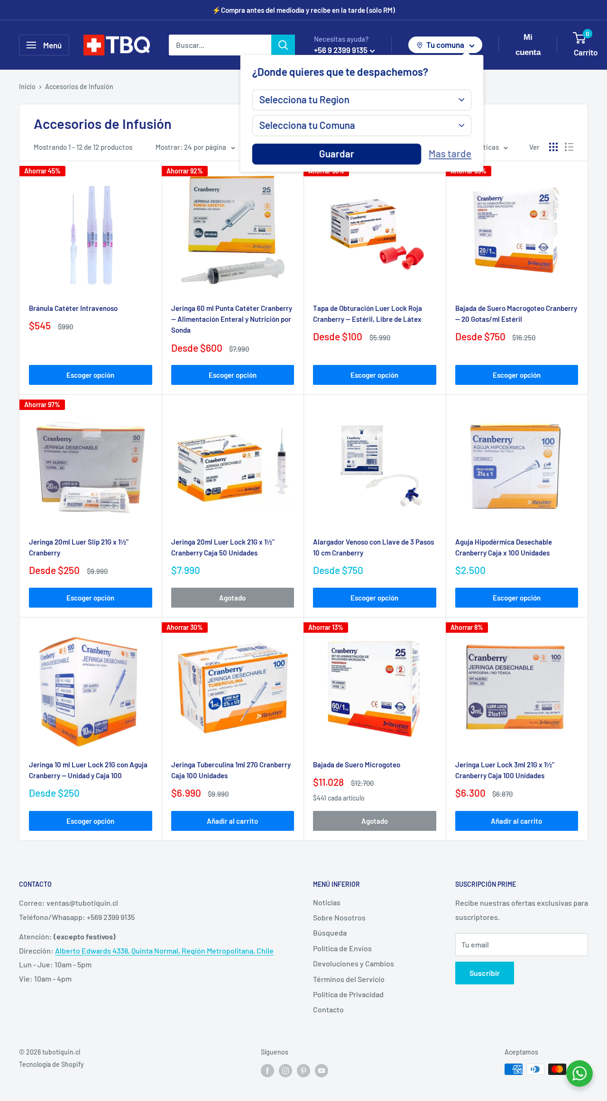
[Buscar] (283, 45)
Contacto (328, 1009)
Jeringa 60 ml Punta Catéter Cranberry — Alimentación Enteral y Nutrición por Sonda (231, 319)
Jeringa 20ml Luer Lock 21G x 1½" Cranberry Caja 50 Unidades (223, 547)
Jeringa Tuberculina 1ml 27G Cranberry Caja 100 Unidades (231, 770)
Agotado (232, 597)
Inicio (27, 86)
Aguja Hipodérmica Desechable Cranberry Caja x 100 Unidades (503, 547)
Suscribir (484, 972)
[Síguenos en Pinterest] (303, 1070)
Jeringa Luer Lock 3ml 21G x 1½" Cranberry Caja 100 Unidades (504, 770)
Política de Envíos (342, 948)
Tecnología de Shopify (51, 1064)
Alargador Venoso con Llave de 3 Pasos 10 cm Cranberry (373, 547)
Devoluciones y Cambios (353, 963)
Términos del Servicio (349, 978)
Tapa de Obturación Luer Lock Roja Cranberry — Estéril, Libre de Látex (367, 313)
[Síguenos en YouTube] (321, 1070)
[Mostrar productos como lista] (569, 147)
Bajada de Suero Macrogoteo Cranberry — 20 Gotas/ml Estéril (516, 313)
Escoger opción (90, 375)
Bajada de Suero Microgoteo (356, 764)
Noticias (326, 902)
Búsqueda (330, 932)
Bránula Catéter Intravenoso (73, 308)
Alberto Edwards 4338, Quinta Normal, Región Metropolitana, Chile (164, 950)
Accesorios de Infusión (79, 86)
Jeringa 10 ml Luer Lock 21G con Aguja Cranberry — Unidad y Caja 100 (88, 770)
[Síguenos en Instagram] (285, 1070)
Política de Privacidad (348, 994)
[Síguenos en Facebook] (267, 1070)
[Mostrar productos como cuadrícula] (553, 147)
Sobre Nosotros (339, 917)
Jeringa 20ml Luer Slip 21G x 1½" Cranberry (79, 547)
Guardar (336, 154)
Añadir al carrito (232, 821)
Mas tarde (450, 154)
